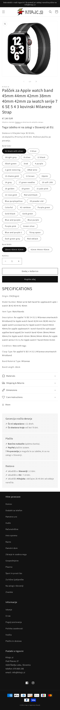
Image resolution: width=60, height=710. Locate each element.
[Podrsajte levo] (24, 81)
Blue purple (33, 220)
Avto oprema (11, 535)
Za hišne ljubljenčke (15, 579)
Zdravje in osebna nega (16, 554)
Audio (8, 523)
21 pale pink (42, 188)
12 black (41, 157)
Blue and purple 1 (13, 232)
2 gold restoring (12, 170)
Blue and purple (13, 220)
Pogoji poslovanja (14, 622)
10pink (45, 176)
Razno (8, 542)
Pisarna (9, 567)
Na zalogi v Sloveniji (14, 586)
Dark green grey (12, 238)
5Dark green (11, 163)
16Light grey (11, 157)
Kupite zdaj (30, 279)
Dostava (18, 122)
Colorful (9, 207)
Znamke (9, 592)
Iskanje (9, 609)
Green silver (29, 226)
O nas (8, 616)
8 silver (27, 157)
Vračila (9, 635)
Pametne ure (11, 516)
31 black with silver (14, 151)
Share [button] (7, 404)
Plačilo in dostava (14, 641)
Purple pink (10, 226)
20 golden (10, 188)
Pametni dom (12, 548)
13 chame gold (12, 176)
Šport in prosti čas (14, 573)
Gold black (10, 213)
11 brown (30, 176)
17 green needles (27, 182)
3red (26, 163)
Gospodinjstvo (12, 560)
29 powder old (37, 201)
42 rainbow (25, 207)
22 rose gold (11, 195)
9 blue (33, 151)
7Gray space (35, 232)
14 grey (8, 182)
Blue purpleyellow (14, 201)
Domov (9, 504)
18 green (26, 188)
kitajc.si (26, 705)
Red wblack (32, 238)
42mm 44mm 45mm (40, 249)
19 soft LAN (47, 182)
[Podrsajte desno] (36, 81)
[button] (3, 12)
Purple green (44, 207)
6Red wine (32, 170)
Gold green (27, 213)
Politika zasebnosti (14, 628)
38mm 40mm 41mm (14, 249)
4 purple (39, 163)
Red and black (31, 195)
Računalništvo (12, 529)
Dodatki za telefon (14, 510)
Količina (5, 256)
